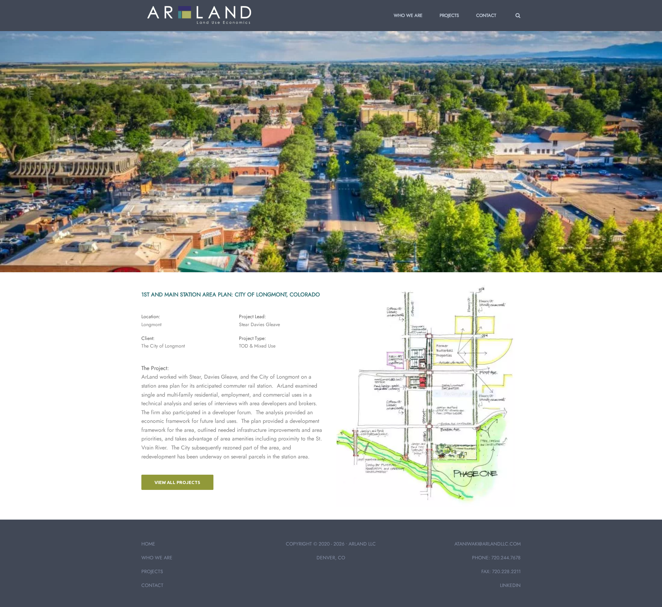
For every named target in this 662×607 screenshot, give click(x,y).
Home (148, 543)
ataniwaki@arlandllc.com (487, 543)
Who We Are (408, 15)
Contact (486, 15)
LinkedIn (510, 585)
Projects (449, 15)
